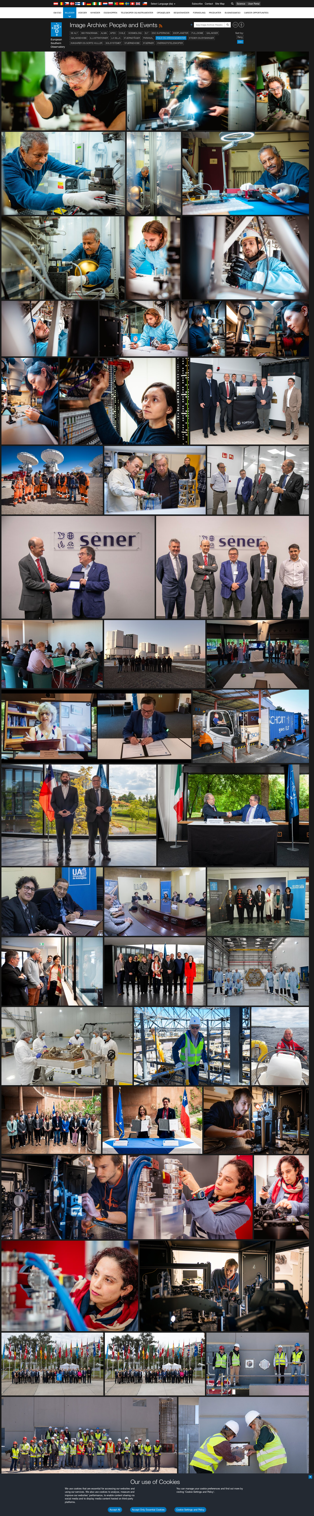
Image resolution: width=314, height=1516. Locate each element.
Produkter (215, 12)
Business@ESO (232, 12)
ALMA (104, 33)
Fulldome (197, 33)
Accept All (115, 1509)
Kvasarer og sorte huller (86, 43)
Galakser (212, 33)
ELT (146, 33)
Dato (240, 41)
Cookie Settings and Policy (190, 1509)
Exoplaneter (180, 33)
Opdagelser (163, 12)
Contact (209, 3)
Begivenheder (181, 12)
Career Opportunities (256, 12)
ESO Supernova (161, 33)
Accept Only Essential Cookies (148, 1509)
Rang (240, 37)
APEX (113, 33)
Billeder (70, 12)
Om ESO (57, 12)
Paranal (148, 38)
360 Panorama (89, 33)
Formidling (199, 12)
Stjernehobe (132, 43)
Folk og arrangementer (171, 38)
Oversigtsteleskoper (170, 43)
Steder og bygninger (201, 38)
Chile (122, 33)
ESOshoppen (110, 12)
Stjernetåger (132, 38)
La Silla (115, 38)
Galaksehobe (79, 38)
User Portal (253, 3)
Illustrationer (99, 38)
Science (241, 3)
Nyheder (95, 12)
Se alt (74, 33)
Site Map (220, 3)
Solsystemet (113, 43)
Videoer (82, 12)
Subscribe (197, 3)
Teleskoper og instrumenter (137, 12)
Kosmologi (135, 33)
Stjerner (148, 43)
